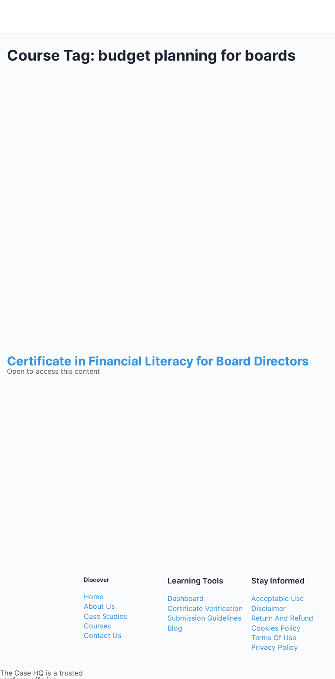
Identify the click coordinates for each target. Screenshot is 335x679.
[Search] (319, 16)
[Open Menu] (14, 15)
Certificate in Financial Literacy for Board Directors (158, 361)
